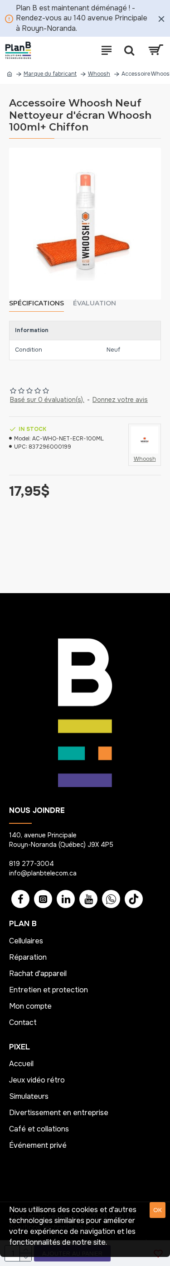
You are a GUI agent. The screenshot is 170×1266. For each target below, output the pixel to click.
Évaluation (94, 303)
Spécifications (36, 303)
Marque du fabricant (50, 73)
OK (157, 1210)
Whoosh (99, 73)
